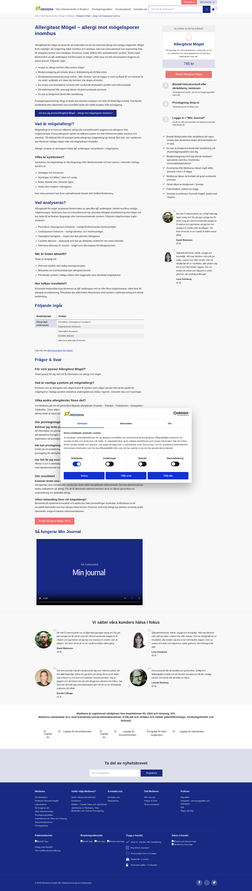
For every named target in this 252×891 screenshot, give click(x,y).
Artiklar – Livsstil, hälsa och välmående (89, 804)
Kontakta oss (140, 9)
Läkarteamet (41, 804)
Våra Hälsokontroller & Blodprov (72, 9)
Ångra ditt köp (187, 811)
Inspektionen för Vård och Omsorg (51, 818)
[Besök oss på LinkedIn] (207, 885)
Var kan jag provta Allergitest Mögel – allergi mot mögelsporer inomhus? (76, 113)
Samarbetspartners (44, 822)
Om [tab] (170, 423)
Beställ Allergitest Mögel (55, 521)
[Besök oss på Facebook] (199, 885)
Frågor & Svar (150, 801)
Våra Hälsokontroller (48, 16)
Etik (182, 807)
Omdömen (76, 801)
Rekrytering (113, 801)
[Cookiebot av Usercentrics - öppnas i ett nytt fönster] (175, 414)
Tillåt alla (168, 475)
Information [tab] (126, 423)
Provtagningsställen (102, 9)
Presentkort (189, 2)
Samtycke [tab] (82, 423)
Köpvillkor (185, 797)
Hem (37, 16)
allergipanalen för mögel (60, 350)
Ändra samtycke (151, 804)
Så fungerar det (42, 808)
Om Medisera (41, 797)
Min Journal (206, 2)
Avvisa (84, 475)
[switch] (109, 464)
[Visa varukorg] (212, 8)
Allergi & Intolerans (67, 16)
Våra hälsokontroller (44, 811)
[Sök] (206, 9)
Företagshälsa (41, 826)
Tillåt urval (126, 475)
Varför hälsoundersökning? (83, 797)
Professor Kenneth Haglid (46, 801)
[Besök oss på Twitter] (214, 885)
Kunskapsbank (123, 9)
